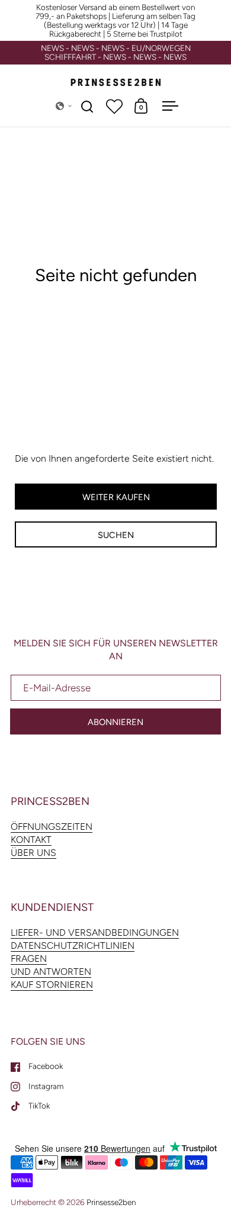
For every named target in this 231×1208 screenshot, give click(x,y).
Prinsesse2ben (111, 1202)
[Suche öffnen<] (87, 106)
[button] (64, 106)
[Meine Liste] (114, 106)
